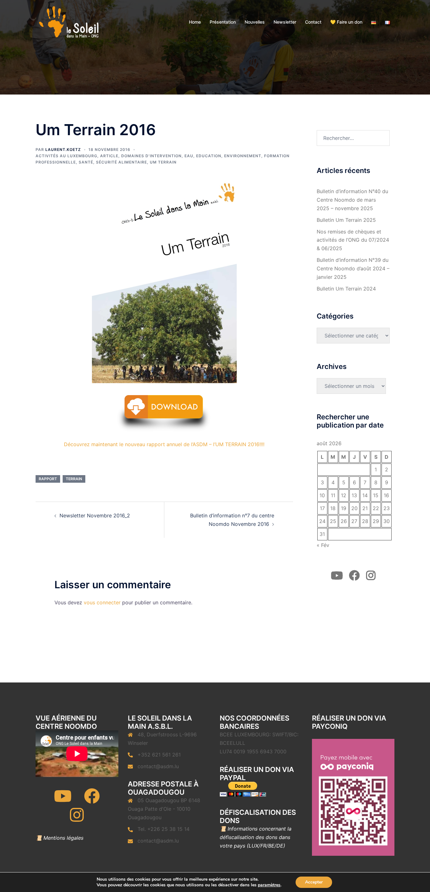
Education (208, 155)
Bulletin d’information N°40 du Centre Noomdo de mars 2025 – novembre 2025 (352, 199)
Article (109, 155)
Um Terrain (163, 162)
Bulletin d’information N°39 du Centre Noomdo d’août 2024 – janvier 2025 (353, 268)
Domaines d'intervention (151, 155)
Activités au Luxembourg (66, 155)
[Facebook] (92, 800)
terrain (74, 478)
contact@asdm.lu (158, 766)
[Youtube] (62, 800)
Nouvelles (255, 22)
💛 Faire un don (346, 22)
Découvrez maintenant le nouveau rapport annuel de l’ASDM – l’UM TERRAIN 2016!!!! (164, 444)
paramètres (269, 885)
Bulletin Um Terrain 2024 (346, 288)
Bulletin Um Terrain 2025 (346, 220)
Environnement (242, 155)
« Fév (323, 545)
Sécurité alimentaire (121, 162)
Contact (313, 22)
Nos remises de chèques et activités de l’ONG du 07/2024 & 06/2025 (353, 240)
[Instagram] (77, 819)
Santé (86, 162)
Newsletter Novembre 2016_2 (94, 515)
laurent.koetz (63, 149)
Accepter (314, 882)
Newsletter (285, 22)
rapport (48, 478)
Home (195, 22)
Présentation (223, 22)
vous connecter (102, 602)
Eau (188, 155)
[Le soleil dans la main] (68, 21)
